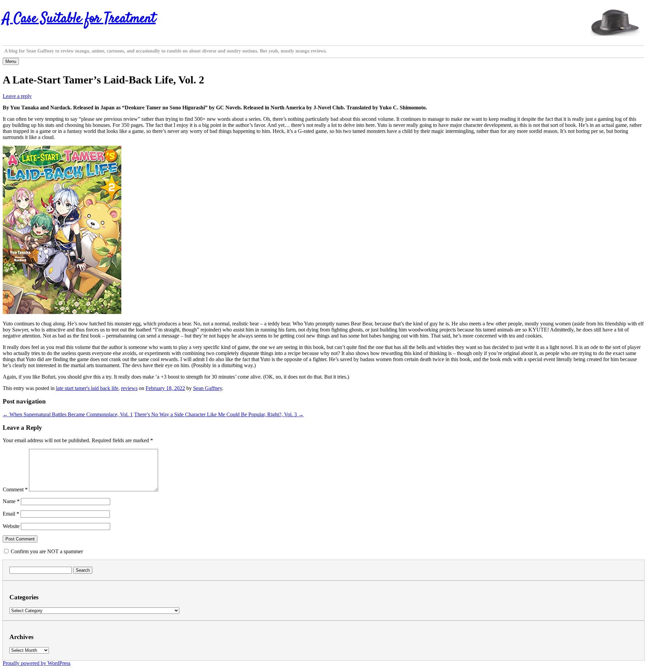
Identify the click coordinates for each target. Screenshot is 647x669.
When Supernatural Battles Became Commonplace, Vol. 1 (68, 414)
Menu (10, 61)
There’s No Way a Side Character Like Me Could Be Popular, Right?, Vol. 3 (219, 414)
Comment (15, 489)
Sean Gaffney (207, 388)
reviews (129, 388)
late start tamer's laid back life (87, 388)
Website (11, 526)
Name (11, 501)
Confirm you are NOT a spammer (46, 551)
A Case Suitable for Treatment (79, 19)
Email (11, 514)
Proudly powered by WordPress (36, 663)
